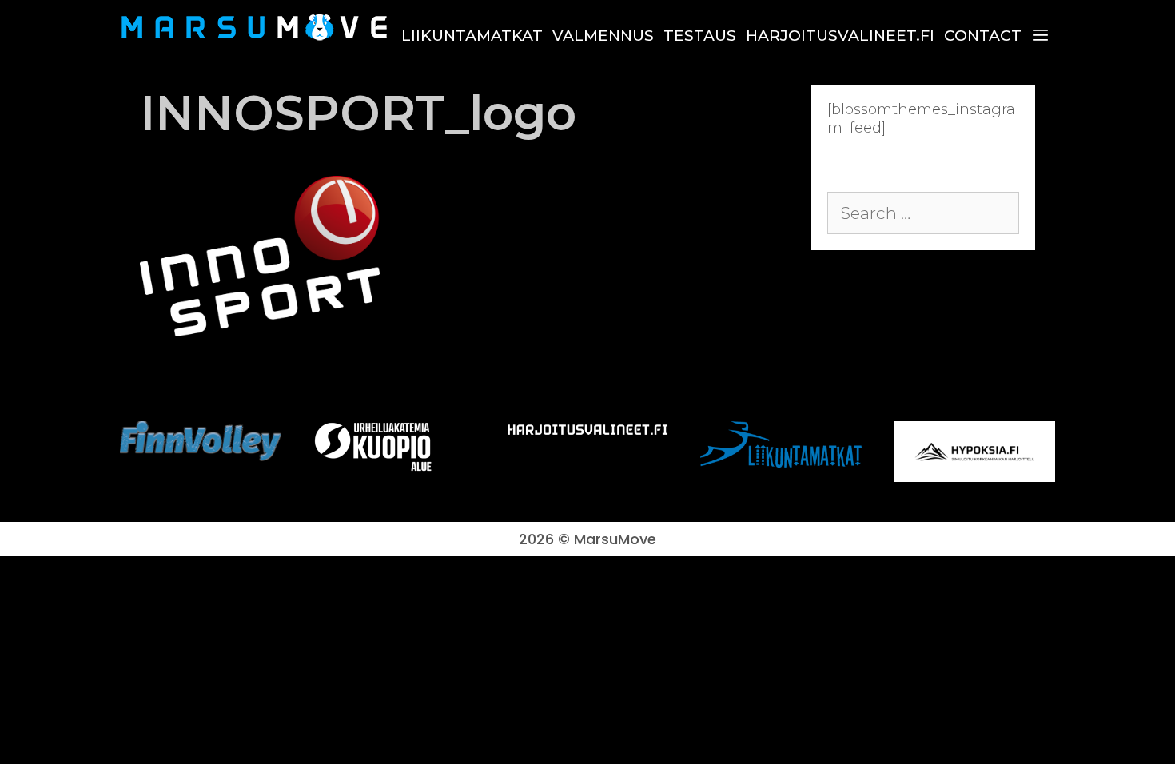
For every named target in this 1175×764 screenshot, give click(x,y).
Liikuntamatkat (472, 35)
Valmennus (603, 35)
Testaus (699, 35)
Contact (983, 35)
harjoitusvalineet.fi (840, 35)
